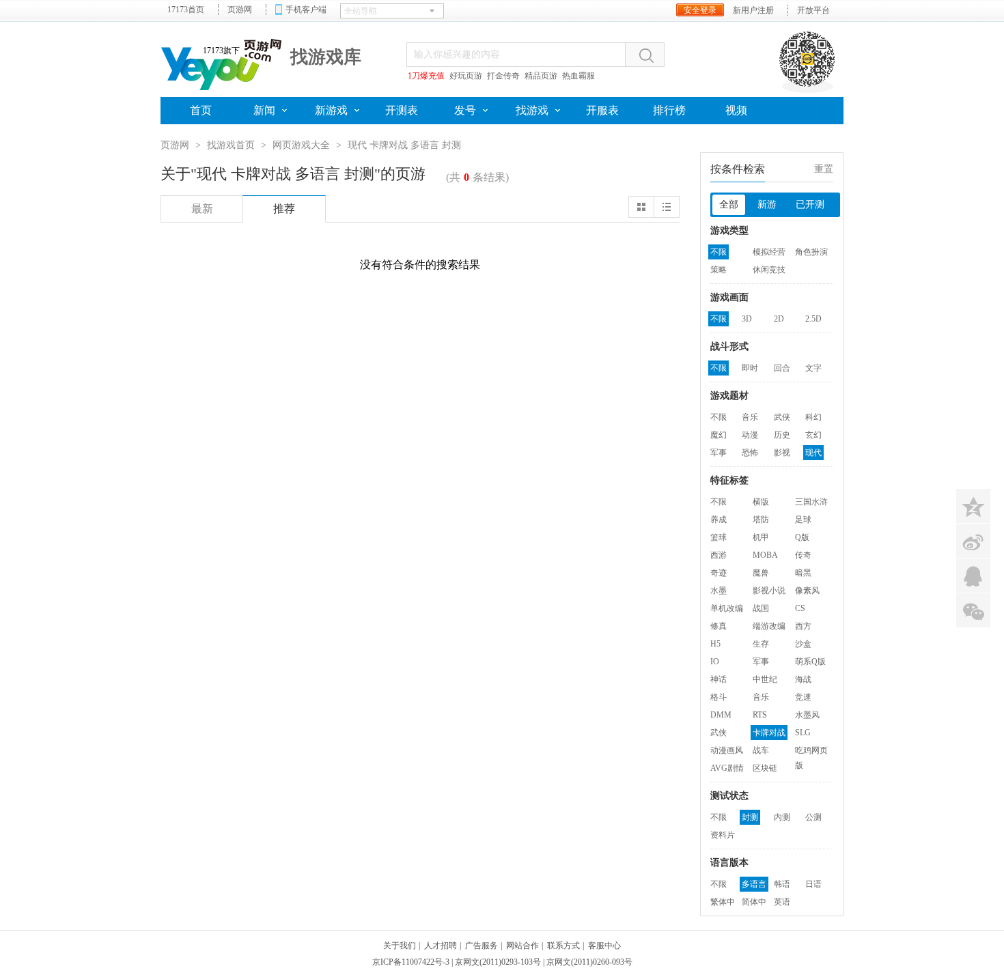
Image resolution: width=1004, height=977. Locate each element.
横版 (761, 502)
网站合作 (522, 945)
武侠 (782, 417)
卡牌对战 (769, 732)
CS (800, 608)
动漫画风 (726, 750)
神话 (718, 679)
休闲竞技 (769, 269)
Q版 (802, 537)
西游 (718, 555)
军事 (718, 452)
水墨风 (807, 715)
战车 (761, 750)
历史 (782, 435)
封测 (750, 817)
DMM (720, 715)
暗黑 (803, 573)
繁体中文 (722, 903)
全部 (728, 204)
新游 (767, 204)
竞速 (803, 697)
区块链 (765, 768)
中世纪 (765, 679)
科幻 (813, 417)
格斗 (718, 697)
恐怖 (750, 452)
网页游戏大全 (301, 145)
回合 (782, 368)
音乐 (750, 417)
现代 (813, 452)
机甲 (761, 537)
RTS (760, 715)
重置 (823, 169)
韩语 (782, 884)
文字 (813, 368)
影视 (782, 452)
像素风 (807, 590)
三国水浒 (811, 502)
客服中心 (604, 945)
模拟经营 (769, 252)
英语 (782, 902)
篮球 (718, 537)
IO (714, 661)
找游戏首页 (231, 145)
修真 (718, 626)
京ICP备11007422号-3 (410, 962)
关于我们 (399, 945)
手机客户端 (305, 9)
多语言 (754, 884)
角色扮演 (811, 252)
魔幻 (718, 435)
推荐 (284, 208)
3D (747, 319)
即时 (750, 368)
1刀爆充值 (426, 76)
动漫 (750, 435)
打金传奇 (503, 76)
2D (779, 319)
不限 (718, 252)
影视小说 (769, 590)
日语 (813, 884)
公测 (813, 817)
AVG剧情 (727, 768)
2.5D (813, 319)
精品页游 (541, 76)
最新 (202, 208)
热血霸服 (578, 76)
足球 (803, 519)
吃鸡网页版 (811, 752)
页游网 (239, 9)
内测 (782, 817)
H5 (715, 644)
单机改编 (726, 608)
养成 (718, 519)
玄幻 (813, 435)
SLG (803, 732)
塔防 (761, 519)
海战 (803, 679)
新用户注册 (753, 10)
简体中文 (754, 903)
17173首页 (185, 9)
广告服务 (481, 945)
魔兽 (761, 573)
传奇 (803, 555)
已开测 (810, 204)
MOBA (765, 555)
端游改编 (769, 626)
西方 (803, 626)
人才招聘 (440, 945)
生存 (761, 644)
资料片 (722, 835)
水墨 (718, 590)
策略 (718, 269)
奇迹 (718, 573)
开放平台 (813, 10)
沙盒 (803, 644)
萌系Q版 (810, 661)
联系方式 (563, 945)
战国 (761, 608)
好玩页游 (465, 76)
